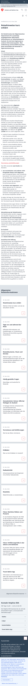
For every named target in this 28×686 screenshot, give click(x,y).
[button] (25, 638)
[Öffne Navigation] (26, 9)
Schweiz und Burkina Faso (11, 10)
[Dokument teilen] (26, 15)
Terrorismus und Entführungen (10, 163)
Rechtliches (4, 676)
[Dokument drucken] (22, 15)
